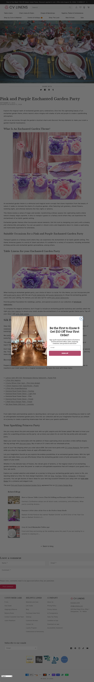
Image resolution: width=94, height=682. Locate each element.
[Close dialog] (81, 318)
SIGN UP (65, 353)
